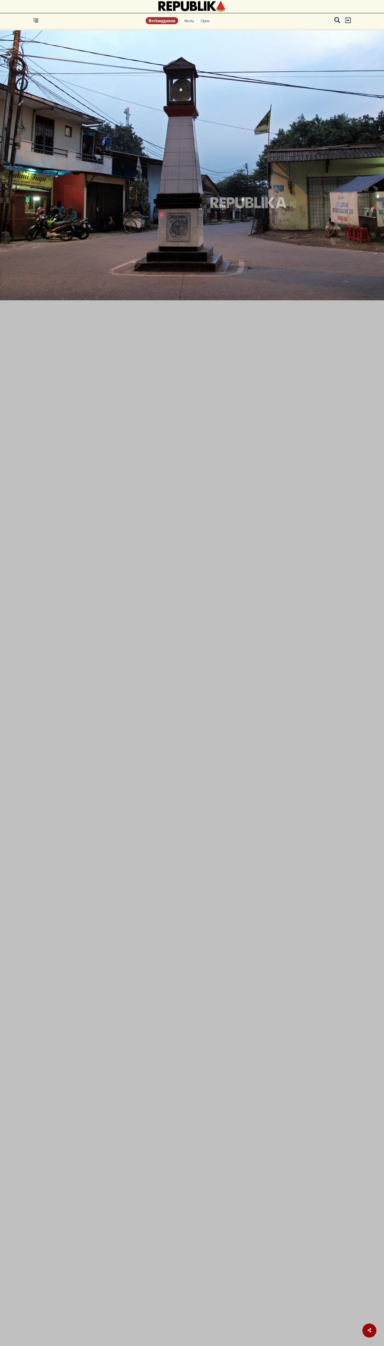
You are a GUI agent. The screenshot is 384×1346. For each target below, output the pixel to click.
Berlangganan (161, 20)
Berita (189, 21)
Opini (205, 21)
